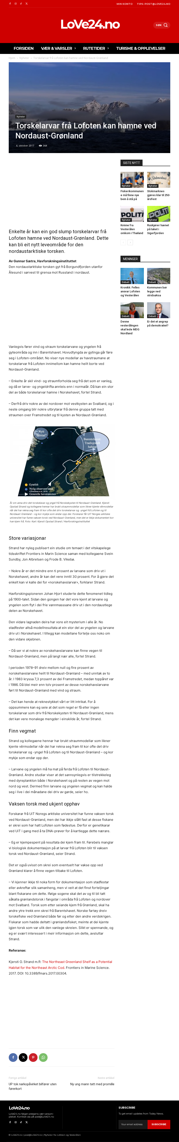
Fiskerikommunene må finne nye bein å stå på (132, 195)
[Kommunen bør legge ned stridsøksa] (158, 276)
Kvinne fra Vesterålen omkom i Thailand (131, 229)
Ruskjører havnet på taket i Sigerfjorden (158, 229)
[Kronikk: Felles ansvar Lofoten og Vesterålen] (132, 276)
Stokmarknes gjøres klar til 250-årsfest (158, 195)
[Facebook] (10, 3)
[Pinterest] (33, 1057)
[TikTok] (21, 3)
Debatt (125, 282)
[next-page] (130, 242)
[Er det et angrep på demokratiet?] (158, 310)
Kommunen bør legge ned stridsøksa (157, 291)
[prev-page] (123, 242)
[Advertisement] (61, 192)
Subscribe (158, 1124)
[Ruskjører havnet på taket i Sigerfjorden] (158, 214)
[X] (26, 3)
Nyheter (24, 58)
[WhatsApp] (43, 1057)
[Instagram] (15, 3)
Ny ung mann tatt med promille (92, 1084)
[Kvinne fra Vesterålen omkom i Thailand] (132, 214)
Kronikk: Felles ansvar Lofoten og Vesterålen (130, 291)
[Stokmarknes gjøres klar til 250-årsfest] (158, 180)
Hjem (12, 58)
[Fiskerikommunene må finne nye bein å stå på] (132, 180)
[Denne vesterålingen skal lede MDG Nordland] (132, 310)
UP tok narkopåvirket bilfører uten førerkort (33, 1086)
